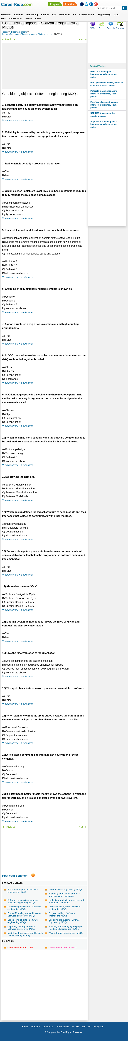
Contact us (48, 1026)
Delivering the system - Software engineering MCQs (65, 907)
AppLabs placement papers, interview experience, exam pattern (103, 124)
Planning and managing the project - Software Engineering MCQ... (66, 927)
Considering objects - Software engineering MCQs (22, 921)
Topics (5, 32)
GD (54, 14)
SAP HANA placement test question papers (103, 114)
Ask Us (75, 1026)
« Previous (8, 39)
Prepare (54, 4)
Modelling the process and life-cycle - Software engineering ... (25, 934)
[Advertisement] (44, 66)
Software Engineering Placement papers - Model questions (27, 34)
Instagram (98, 1026)
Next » (83, 39)
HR (74, 14)
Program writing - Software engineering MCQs (62, 914)
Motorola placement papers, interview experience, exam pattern (103, 94)
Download (120, 28)
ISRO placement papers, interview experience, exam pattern (106, 84)
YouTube (86, 1026)
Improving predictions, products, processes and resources (64, 894)
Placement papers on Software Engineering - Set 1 (22, 890)
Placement (64, 14)
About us (35, 1026)
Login (38, 18)
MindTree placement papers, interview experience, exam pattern (104, 105)
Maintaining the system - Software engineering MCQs (24, 907)
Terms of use (62, 1026)
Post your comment (15, 875)
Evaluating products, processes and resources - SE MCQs (66, 901)
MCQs (92, 28)
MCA (116, 14)
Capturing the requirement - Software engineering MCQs (21, 927)
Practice (69, 4)
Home (25, 1026)
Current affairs (86, 14)
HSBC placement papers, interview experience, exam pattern (103, 74)
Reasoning (32, 14)
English (45, 14)
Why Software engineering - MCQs (66, 933)
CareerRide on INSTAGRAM (62, 947)
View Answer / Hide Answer (17, 120)
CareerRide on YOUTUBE (20, 947)
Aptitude (18, 14)
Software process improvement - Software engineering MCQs (23, 901)
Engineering (104, 14)
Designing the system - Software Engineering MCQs (65, 921)
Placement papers (19, 32)
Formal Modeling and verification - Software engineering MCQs (24, 914)
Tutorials (111, 28)
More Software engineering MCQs (65, 889)
